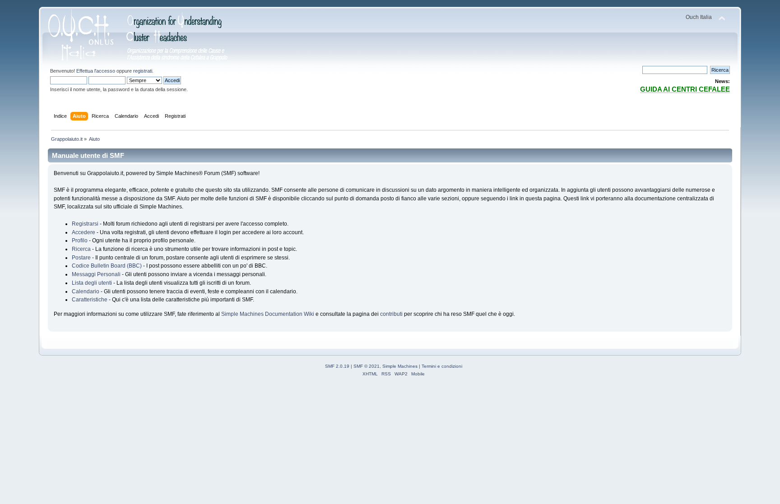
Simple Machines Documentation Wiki (267, 314)
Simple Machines (400, 366)
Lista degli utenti (92, 283)
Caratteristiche (89, 299)
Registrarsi (85, 224)
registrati (142, 71)
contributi (391, 314)
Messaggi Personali (96, 274)
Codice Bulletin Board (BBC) (107, 266)
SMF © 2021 (366, 366)
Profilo (80, 240)
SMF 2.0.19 (337, 366)
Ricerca (81, 249)
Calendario (85, 291)
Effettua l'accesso (95, 71)
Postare (81, 257)
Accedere (83, 232)
